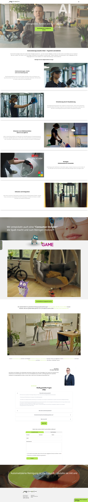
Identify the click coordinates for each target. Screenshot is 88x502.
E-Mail (27, 438)
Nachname (41, 434)
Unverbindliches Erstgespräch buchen (44, 29)
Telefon (53, 434)
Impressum (32, 495)
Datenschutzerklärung (34, 496)
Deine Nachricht (29, 441)
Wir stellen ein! (1, 245)
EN (78, 1)
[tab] (35, 432)
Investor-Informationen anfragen (81, 500)
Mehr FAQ (44, 423)
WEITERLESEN (33, 386)
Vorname (28, 434)
